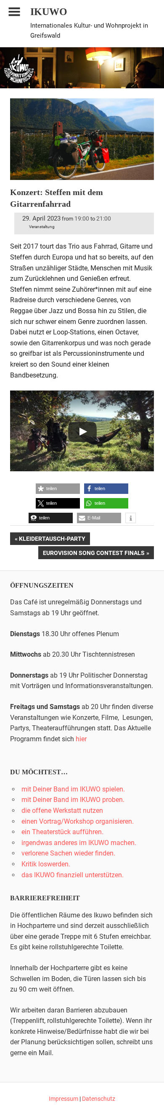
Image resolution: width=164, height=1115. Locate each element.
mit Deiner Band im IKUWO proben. (72, 800)
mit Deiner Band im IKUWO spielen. (73, 789)
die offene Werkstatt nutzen (62, 810)
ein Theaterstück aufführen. (62, 832)
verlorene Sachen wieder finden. (68, 853)
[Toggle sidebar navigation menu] (14, 12)
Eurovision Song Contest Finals (93, 554)
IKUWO (48, 11)
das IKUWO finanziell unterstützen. (72, 875)
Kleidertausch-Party (52, 540)
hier (81, 739)
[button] (58, 488)
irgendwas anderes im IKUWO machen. (78, 843)
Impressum (63, 1098)
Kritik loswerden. (45, 864)
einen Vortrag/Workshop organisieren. (77, 821)
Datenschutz (98, 1098)
